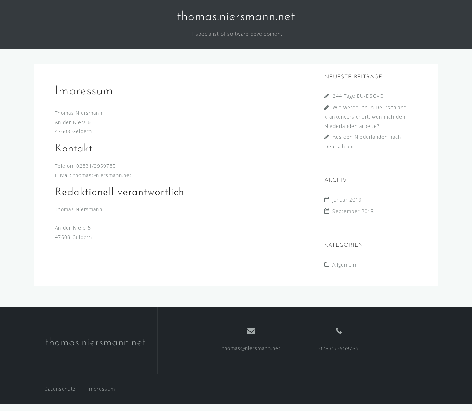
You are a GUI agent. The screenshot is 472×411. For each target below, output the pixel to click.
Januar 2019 (347, 199)
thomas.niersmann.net (236, 17)
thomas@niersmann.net (251, 348)
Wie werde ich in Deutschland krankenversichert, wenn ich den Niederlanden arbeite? (365, 116)
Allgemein (344, 264)
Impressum (101, 388)
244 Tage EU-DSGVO (358, 96)
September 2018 (353, 211)
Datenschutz (59, 388)
